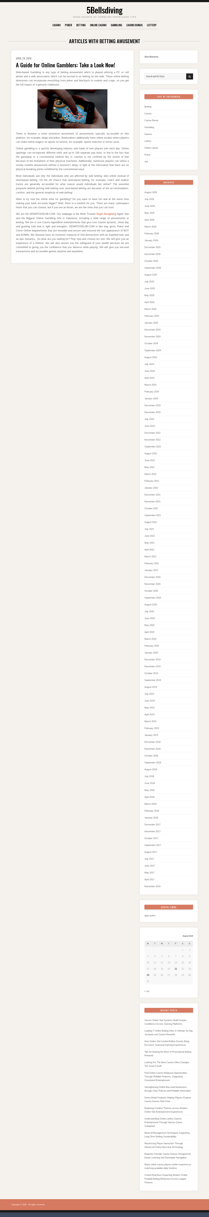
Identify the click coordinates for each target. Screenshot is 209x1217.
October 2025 (151, 261)
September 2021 (152, 515)
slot (146, 161)
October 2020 (151, 590)
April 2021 (149, 549)
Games (148, 134)
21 (176, 968)
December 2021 (152, 494)
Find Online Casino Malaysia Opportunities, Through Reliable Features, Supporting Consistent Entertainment (166, 1076)
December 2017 (152, 824)
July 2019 (149, 694)
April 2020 (149, 632)
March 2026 (150, 226)
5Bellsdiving (104, 10)
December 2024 (152, 329)
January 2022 (151, 487)
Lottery (152, 25)
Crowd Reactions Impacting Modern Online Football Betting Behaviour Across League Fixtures (165, 1179)
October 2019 (151, 673)
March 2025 (150, 309)
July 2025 (149, 281)
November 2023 (152, 412)
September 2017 (152, 845)
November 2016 (152, 886)
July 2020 (149, 611)
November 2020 (152, 584)
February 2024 (151, 391)
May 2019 (149, 707)
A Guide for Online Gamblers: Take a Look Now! (65, 65)
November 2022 (152, 439)
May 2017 (149, 872)
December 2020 (152, 577)
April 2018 (149, 797)
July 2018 (149, 776)
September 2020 (152, 597)
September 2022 (152, 446)
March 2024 (150, 384)
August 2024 (150, 357)
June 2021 (149, 536)
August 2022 (150, 453)
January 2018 (151, 817)
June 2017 (149, 865)
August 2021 (150, 522)
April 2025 (149, 302)
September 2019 (152, 680)
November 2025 (152, 254)
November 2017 (152, 831)
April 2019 (149, 714)
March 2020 (150, 639)
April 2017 (149, 879)
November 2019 (152, 666)
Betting (81, 25)
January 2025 (151, 322)
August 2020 (150, 604)
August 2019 (150, 687)
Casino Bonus (134, 25)
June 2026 (149, 206)
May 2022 (149, 467)
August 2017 (150, 852)
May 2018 (149, 790)
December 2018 (152, 742)
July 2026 (149, 199)
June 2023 (149, 426)
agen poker (150, 915)
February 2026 (151, 233)
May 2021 (149, 542)
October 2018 (151, 755)
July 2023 (149, 419)
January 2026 (151, 240)
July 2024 (149, 364)
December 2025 (152, 247)
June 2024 (149, 371)
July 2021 (149, 529)
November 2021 (152, 501)
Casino (56, 25)
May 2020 (149, 625)
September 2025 (152, 268)
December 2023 (152, 405)
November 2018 (152, 748)
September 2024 (152, 350)
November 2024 (152, 336)
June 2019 (149, 700)
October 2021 (151, 508)
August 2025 (150, 274)
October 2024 (151, 343)
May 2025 (149, 295)
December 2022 (152, 433)
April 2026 (149, 219)
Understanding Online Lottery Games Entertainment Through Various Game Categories (163, 1122)
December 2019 (152, 659)
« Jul (146, 991)
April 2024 (149, 378)
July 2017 (149, 859)
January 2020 (151, 652)
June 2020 (149, 618)
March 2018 (150, 804)
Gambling (116, 25)
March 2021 (150, 556)
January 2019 (151, 735)
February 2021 (151, 563)
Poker (68, 25)
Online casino (98, 25)
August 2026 (150, 192)
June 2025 (149, 288)
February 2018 (151, 810)
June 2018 (149, 783)
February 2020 (151, 645)
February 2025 (151, 316)
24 (148, 975)
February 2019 (151, 728)
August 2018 (150, 769)
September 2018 (152, 762)
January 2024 (151, 398)
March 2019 (150, 721)
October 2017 (151, 838)
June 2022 (149, 460)
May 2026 (149, 213)
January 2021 (151, 570)
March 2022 (150, 474)
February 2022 (151, 481)
